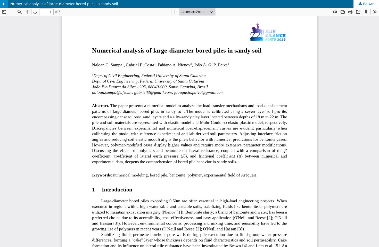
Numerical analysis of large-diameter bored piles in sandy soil (64, 3)
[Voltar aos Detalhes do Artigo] (4, 4)
